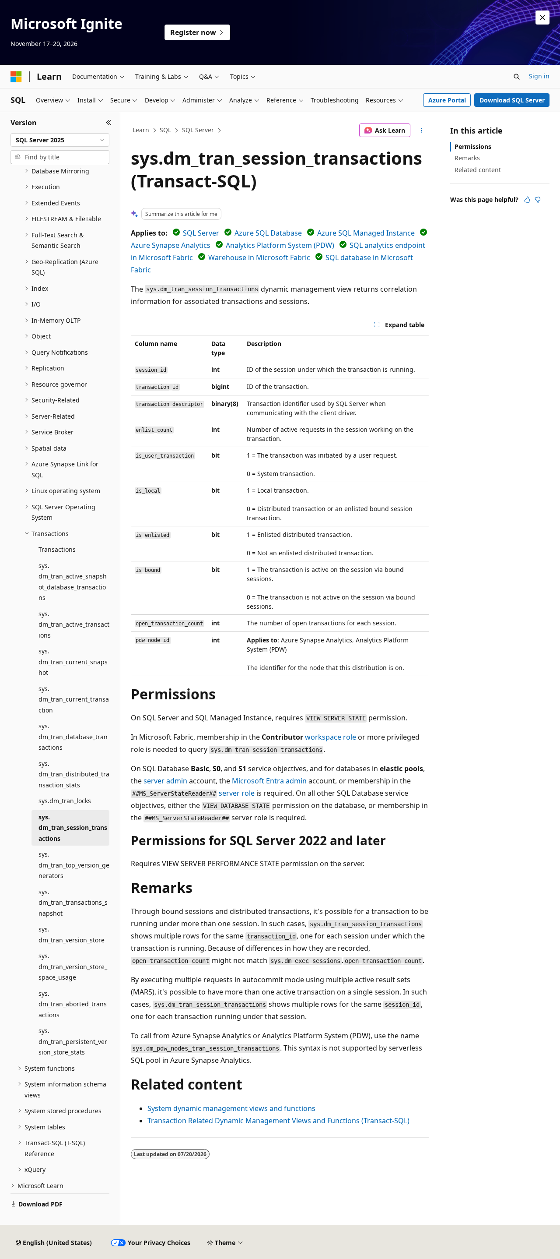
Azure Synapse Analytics (170, 245)
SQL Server (198, 130)
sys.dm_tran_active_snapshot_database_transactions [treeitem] (72, 581)
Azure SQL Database (268, 233)
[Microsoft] (16, 76)
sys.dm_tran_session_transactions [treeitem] (72, 828)
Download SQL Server (512, 100)
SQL (165, 130)
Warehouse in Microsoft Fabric (259, 257)
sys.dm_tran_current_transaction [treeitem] (73, 699)
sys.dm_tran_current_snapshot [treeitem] (73, 662)
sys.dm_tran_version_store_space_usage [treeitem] (72, 966)
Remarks (467, 158)
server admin (165, 781)
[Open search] (516, 77)
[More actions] (421, 130)
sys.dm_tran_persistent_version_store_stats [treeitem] (72, 1041)
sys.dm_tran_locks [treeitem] (64, 801)
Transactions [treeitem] (57, 549)
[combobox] (59, 140)
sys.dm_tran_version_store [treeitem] (71, 934)
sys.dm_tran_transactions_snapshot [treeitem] (73, 902)
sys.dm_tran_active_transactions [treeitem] (73, 624)
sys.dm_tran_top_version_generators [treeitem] (73, 865)
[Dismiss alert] (543, 18)
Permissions (473, 146)
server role (237, 793)
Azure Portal (447, 100)
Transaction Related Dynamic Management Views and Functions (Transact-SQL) (278, 1120)
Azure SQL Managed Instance (366, 233)
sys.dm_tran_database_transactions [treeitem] (73, 736)
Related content (478, 170)
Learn (141, 130)
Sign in (539, 76)
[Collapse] (108, 123)
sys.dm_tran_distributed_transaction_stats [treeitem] (73, 774)
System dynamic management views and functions (231, 1108)
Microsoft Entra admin (269, 781)
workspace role (330, 737)
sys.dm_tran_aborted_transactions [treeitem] (72, 1004)
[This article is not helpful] (537, 199)
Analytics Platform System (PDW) (280, 245)
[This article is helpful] (527, 199)
